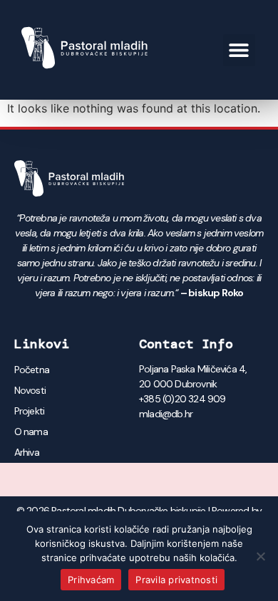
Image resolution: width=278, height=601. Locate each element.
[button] (239, 50)
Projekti (29, 410)
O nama (31, 431)
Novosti (30, 390)
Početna (31, 369)
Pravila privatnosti (176, 579)
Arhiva (26, 452)
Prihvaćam (91, 579)
